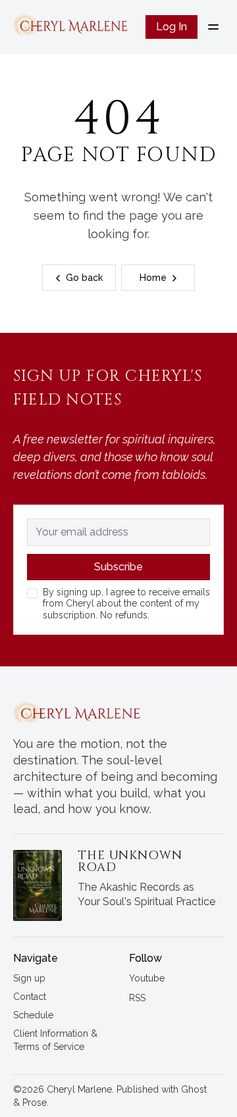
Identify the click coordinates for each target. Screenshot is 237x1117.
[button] (29, 979)
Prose (34, 1102)
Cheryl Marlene (79, 1089)
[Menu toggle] (213, 26)
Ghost (194, 1089)
